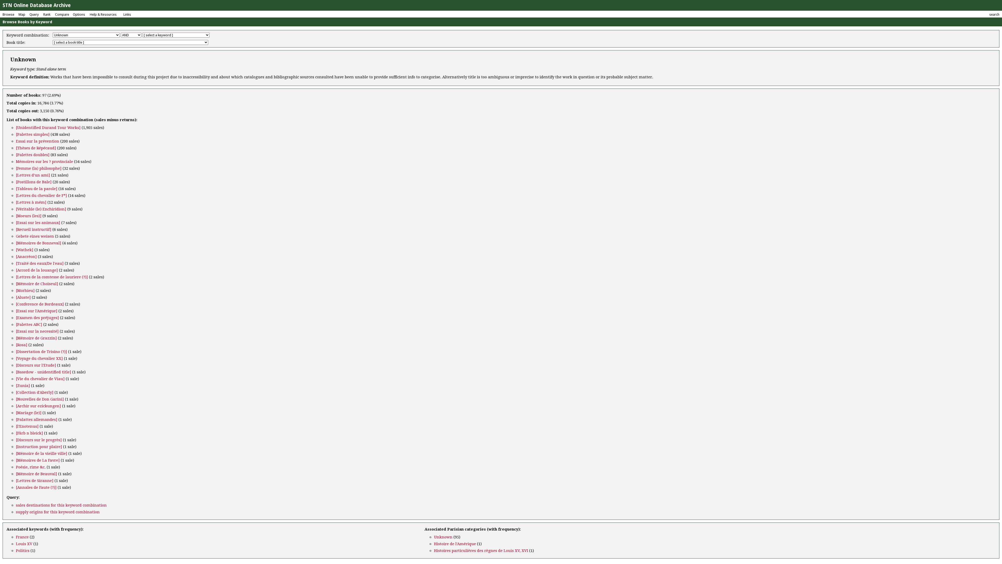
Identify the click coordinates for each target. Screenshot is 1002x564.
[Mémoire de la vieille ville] (41, 453)
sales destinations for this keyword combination (61, 505)
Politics (22, 550)
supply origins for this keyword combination (58, 512)
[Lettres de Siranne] (34, 480)
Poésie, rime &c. (31, 467)
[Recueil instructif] (33, 229)
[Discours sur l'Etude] (36, 365)
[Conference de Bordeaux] (40, 304)
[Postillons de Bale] (34, 182)
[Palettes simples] (33, 134)
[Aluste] (23, 297)
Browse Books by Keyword (27, 22)
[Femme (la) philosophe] (39, 168)
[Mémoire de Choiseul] (37, 283)
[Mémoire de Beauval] (36, 474)
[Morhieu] (25, 290)
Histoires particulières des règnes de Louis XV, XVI (481, 550)
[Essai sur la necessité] (37, 331)
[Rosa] (21, 345)
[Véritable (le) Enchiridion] (41, 209)
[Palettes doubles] (33, 154)
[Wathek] (24, 250)
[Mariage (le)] (28, 412)
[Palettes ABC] (29, 324)
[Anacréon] (26, 256)
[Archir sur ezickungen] (38, 406)
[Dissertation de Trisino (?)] (41, 351)
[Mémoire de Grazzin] (36, 338)
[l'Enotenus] (27, 426)
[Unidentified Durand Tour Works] (48, 127)
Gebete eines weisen (35, 236)
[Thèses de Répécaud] (36, 148)
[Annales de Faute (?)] (36, 487)
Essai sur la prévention (37, 141)
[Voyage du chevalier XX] (39, 358)
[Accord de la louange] (37, 270)
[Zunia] (23, 385)
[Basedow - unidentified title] (43, 372)
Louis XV (24, 544)
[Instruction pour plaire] (39, 446)
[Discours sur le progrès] (39, 440)
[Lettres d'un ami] (33, 175)
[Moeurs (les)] (28, 216)
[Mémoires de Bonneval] (38, 243)
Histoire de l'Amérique (455, 544)
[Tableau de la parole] (36, 188)
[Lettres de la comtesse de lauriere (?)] (52, 277)
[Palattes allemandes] (36, 419)
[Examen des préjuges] (37, 317)
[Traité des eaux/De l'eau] (40, 263)
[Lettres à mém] (31, 202)
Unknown (443, 537)
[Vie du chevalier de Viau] (40, 379)
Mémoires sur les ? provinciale (44, 161)
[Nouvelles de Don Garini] (40, 399)
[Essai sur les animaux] (38, 222)
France (22, 537)
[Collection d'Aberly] (34, 392)
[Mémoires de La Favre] (38, 460)
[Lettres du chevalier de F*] (41, 195)
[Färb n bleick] (29, 433)
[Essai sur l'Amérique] (36, 311)
